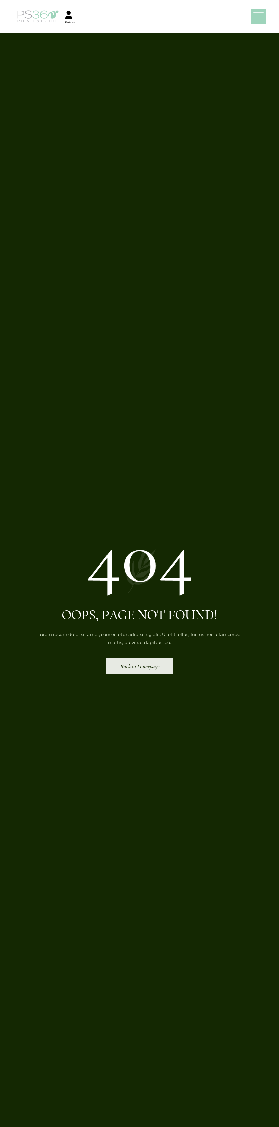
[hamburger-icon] (258, 16)
